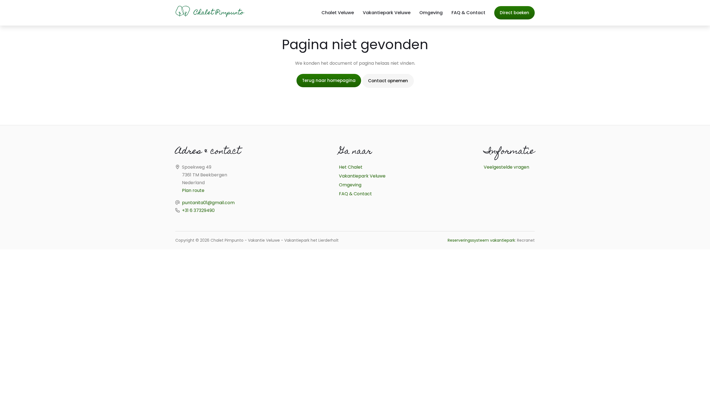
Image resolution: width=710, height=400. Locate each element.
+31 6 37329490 (198, 210)
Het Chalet (350, 167)
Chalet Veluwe (337, 12)
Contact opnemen (388, 81)
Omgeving (431, 12)
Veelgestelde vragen (506, 167)
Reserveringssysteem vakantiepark (481, 240)
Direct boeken (514, 13)
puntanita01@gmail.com (208, 202)
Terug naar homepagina (329, 80)
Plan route (193, 190)
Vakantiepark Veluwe (386, 12)
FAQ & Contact (468, 12)
